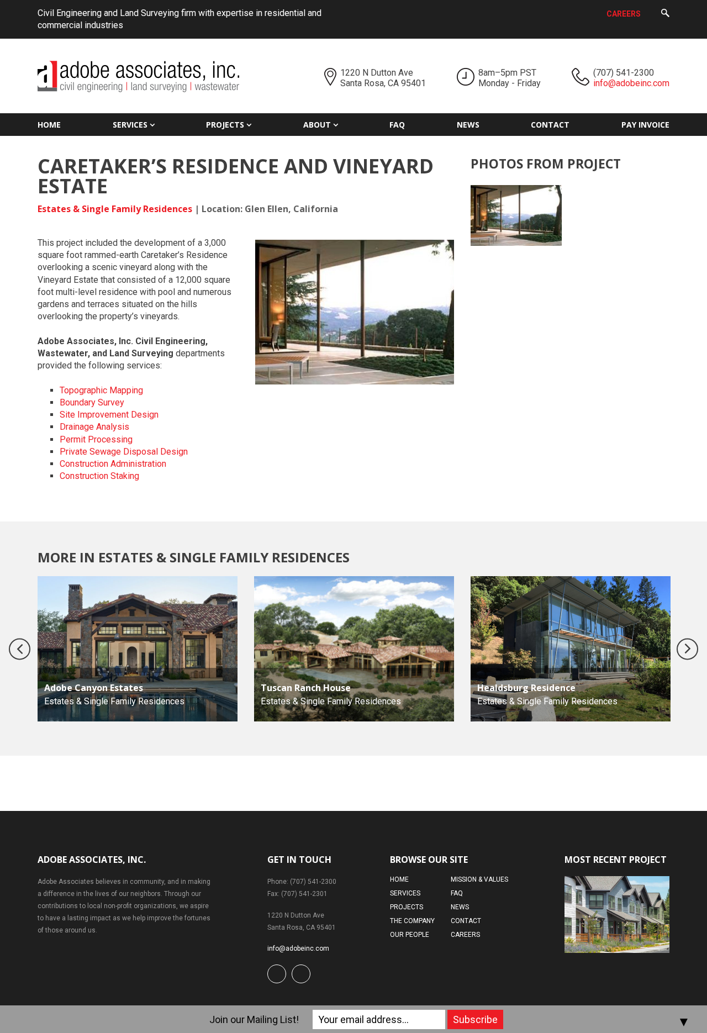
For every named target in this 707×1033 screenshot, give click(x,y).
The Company (412, 921)
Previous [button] (19, 649)
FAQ (397, 124)
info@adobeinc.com (631, 83)
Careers (623, 13)
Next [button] (687, 649)
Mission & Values (479, 879)
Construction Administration (113, 463)
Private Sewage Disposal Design (124, 451)
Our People (409, 935)
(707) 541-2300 (623, 72)
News (468, 124)
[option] (137, 648)
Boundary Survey (92, 402)
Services (130, 124)
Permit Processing (96, 439)
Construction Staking (99, 476)
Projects (225, 124)
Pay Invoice (645, 124)
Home (49, 124)
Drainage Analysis (94, 426)
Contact (550, 124)
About (317, 124)
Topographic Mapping (101, 390)
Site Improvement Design (109, 414)
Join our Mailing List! (254, 1019)
